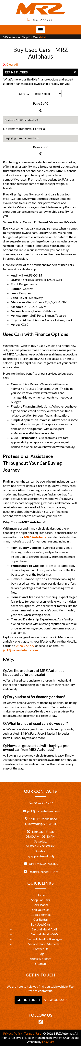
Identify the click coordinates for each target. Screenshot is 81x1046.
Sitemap (40, 963)
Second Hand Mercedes (44, 944)
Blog (40, 954)
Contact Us (40, 949)
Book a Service (40, 914)
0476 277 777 (41, 20)
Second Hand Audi (44, 929)
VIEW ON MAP (55, 1000)
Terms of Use (33, 1033)
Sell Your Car (40, 909)
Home (40, 895)
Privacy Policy (13, 1033)
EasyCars (48, 1041)
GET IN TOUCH (28, 1000)
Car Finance (41, 905)
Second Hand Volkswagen (44, 939)
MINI (43, 37)
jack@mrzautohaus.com (20, 650)
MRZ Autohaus (11, 37)
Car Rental (40, 919)
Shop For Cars (30, 37)
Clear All (12, 64)
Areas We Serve (40, 958)
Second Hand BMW (44, 934)
